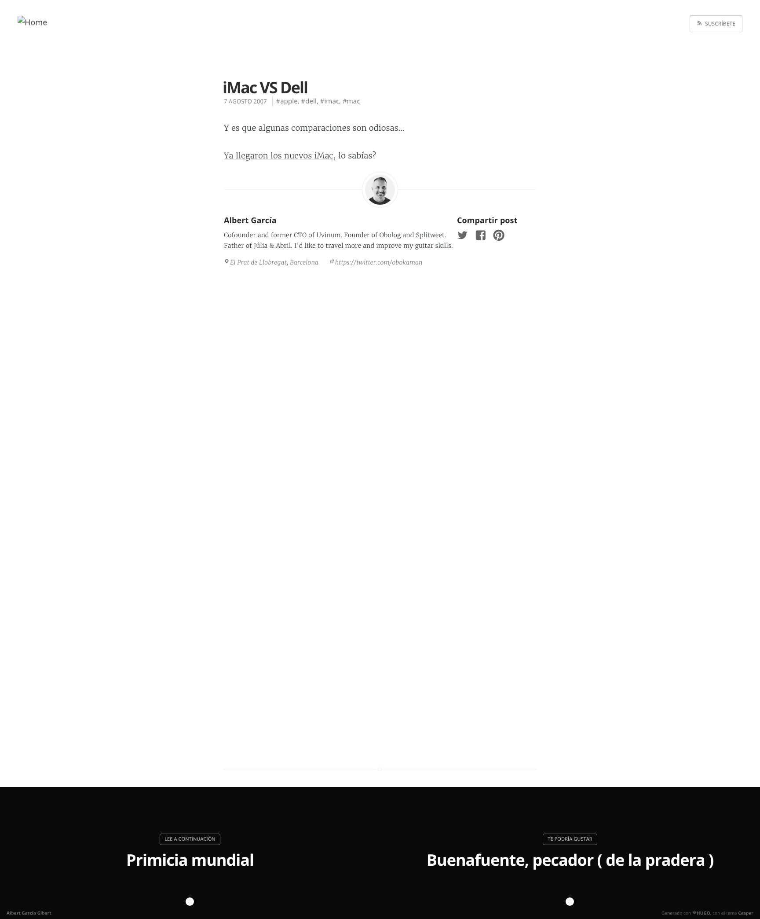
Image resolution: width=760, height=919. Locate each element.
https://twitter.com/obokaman (379, 262)
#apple (287, 101)
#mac (351, 101)
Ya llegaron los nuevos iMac (278, 156)
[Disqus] (380, 393)
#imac (329, 101)
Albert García (250, 220)
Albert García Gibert (29, 913)
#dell (309, 101)
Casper (745, 913)
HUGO (703, 913)
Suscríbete (718, 23)
